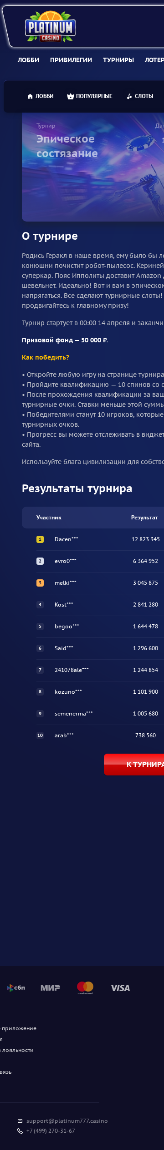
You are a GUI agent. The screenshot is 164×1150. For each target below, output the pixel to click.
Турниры (118, 60)
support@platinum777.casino (67, 1120)
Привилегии (71, 60)
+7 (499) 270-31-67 (50, 1130)
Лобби (28, 60)
